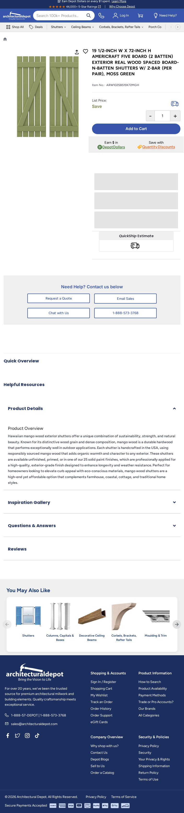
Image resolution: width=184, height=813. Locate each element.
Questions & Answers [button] (32, 526)
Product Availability (152, 689)
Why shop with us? (105, 746)
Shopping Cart (101, 689)
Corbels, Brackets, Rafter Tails (119, 27)
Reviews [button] (17, 549)
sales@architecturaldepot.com (34, 724)
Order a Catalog (102, 773)
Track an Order (102, 702)
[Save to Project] (85, 51)
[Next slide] (176, 624)
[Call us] (101, 15)
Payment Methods (152, 695)
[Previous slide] (7, 624)
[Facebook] (8, 736)
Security (144, 753)
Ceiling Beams (81, 27)
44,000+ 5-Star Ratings (81, 6)
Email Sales (125, 298)
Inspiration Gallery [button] (29, 502)
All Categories (148, 715)
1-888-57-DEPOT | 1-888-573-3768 (38, 715)
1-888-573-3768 (125, 313)
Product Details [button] (25, 408)
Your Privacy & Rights (154, 759)
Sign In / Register (103, 682)
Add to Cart (136, 128)
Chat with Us (59, 313)
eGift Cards (99, 722)
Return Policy (148, 773)
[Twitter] (17, 736)
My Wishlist (99, 695)
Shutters (57, 27)
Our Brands (146, 709)
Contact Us (99, 753)
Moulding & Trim (156, 635)
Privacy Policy (148, 746)
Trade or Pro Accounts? (155, 702)
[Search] (89, 15)
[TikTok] (37, 736)
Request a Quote (59, 298)
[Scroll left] (171, 27)
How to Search (149, 682)
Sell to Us (98, 766)
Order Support (101, 715)
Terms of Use (148, 779)
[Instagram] (27, 736)
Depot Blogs (100, 759)
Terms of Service (124, 797)
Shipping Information (154, 766)
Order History (101, 709)
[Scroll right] (177, 27)
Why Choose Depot (122, 6)
